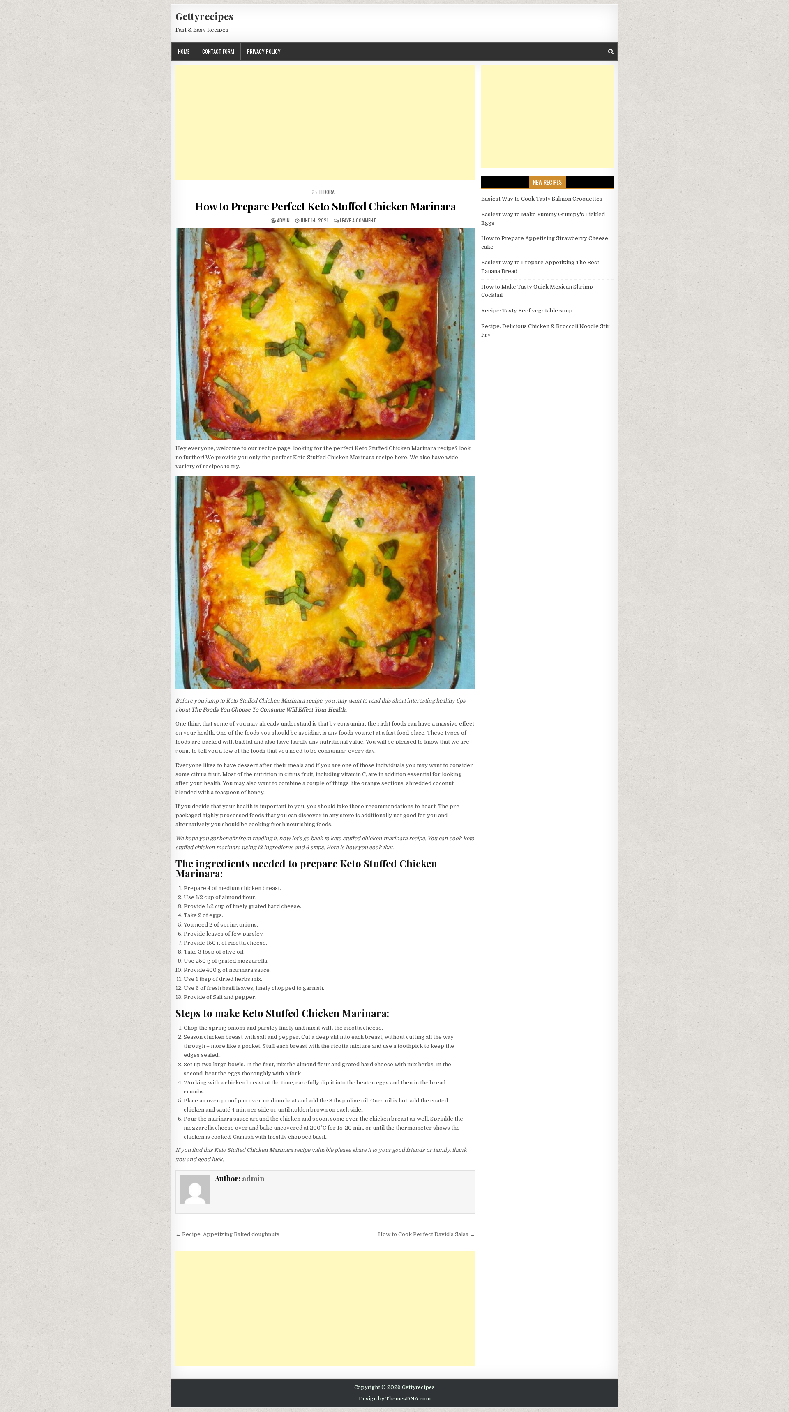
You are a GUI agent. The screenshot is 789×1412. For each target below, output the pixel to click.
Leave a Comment (358, 220)
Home (183, 51)
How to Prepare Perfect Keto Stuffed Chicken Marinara (325, 206)
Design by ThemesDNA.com (395, 1399)
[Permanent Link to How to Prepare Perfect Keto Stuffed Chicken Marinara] (325, 334)
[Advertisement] (325, 122)
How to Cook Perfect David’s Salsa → (426, 1234)
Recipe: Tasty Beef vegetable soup (526, 310)
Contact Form (218, 51)
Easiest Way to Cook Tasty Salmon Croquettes (541, 199)
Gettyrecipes (204, 16)
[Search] (611, 51)
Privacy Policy (264, 51)
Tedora (326, 191)
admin (283, 220)
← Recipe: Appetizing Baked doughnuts (227, 1234)
